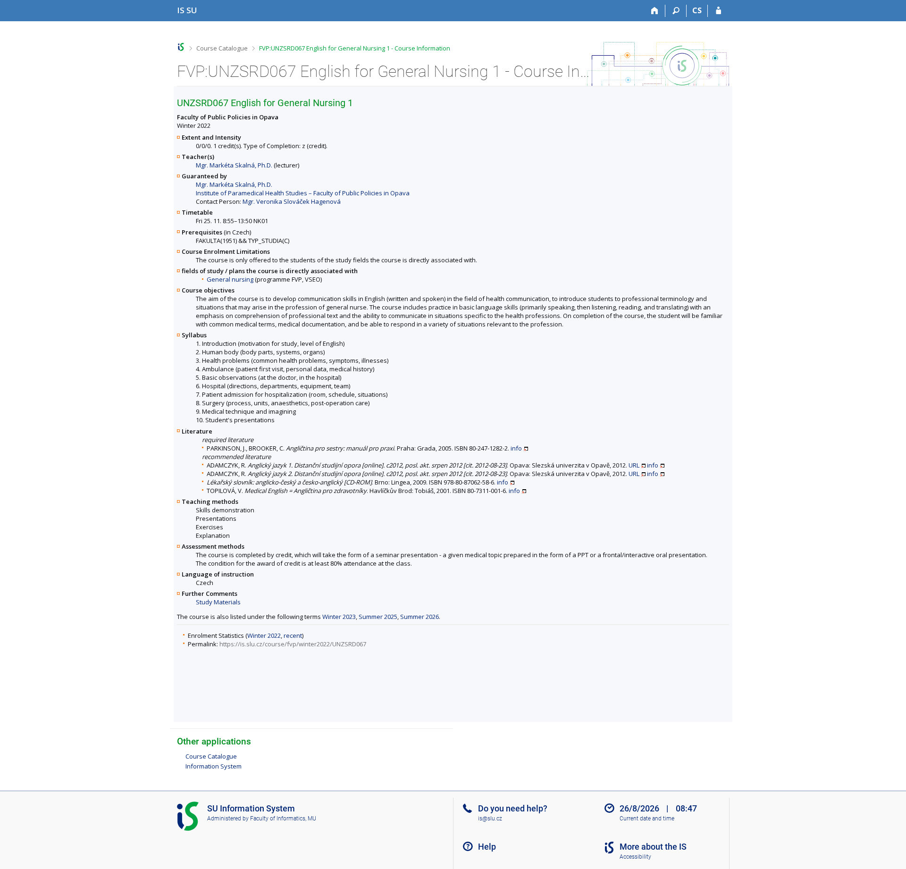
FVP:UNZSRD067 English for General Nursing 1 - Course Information (354, 48)
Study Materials (218, 602)
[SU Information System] (181, 47)
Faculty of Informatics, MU (283, 818)
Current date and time (647, 818)
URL (634, 465)
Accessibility (635, 856)
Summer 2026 (419, 616)
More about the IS (653, 847)
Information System (213, 766)
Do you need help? (512, 808)
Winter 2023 (339, 616)
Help (487, 847)
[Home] (654, 11)
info (516, 448)
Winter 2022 (264, 635)
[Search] (676, 11)
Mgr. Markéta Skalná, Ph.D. (234, 165)
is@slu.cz (490, 818)
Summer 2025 (378, 616)
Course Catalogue (222, 48)
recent (293, 635)
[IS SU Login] (718, 11)
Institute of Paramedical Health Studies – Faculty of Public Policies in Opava (303, 193)
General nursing (230, 279)
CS (697, 10)
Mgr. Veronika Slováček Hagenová (292, 201)
